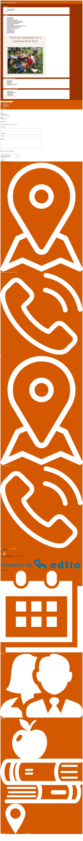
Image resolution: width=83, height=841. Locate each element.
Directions (27, 833)
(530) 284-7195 (5, 355)
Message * (3, 139)
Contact (4, 554)
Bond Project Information (12, 19)
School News (10, 29)
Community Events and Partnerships (14, 21)
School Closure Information (12, 28)
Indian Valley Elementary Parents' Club (15, 22)
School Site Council (11, 30)
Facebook (4, 108)
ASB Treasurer (10, 95)
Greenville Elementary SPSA (13, 23)
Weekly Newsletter (11, 32)
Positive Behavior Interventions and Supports (16, 25)
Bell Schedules (10, 18)
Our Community (10, 24)
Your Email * (3, 133)
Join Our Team (6, 106)
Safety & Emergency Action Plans (14, 26)
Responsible (9, 81)
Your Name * (3, 126)
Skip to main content (5, 1)
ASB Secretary (10, 93)
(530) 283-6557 (5, 548)
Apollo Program (10, 17)
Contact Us (5, 103)
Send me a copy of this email (8, 151)
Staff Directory (6, 105)
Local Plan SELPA (11, 9)
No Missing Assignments (12, 84)
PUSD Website (10, 10)
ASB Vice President (11, 92)
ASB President (10, 91)
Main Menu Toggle (4, 4)
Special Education (10, 31)
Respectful (9, 83)
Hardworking (10, 80)
